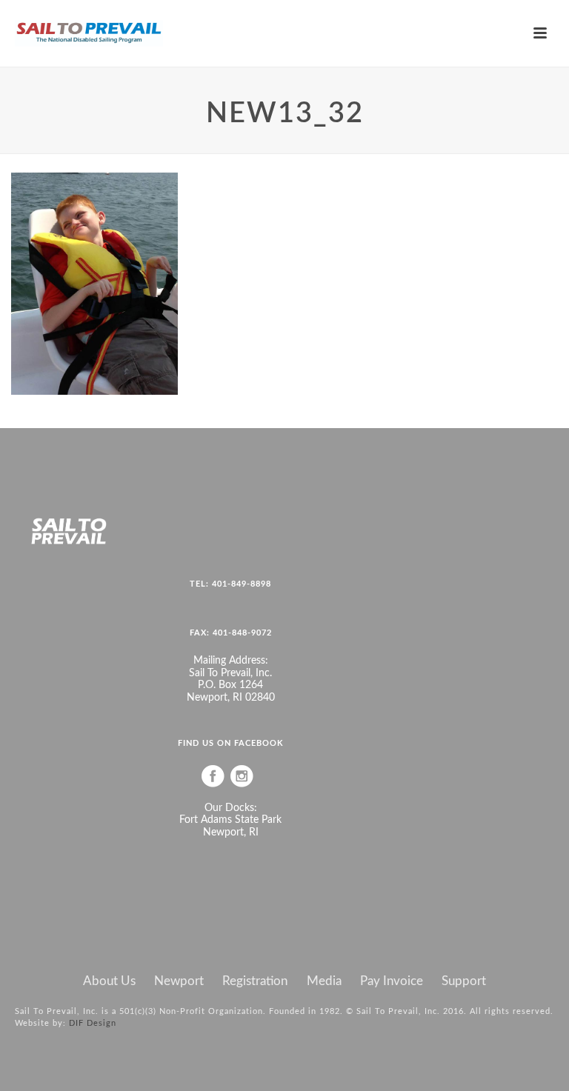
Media (324, 981)
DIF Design (92, 1023)
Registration (254, 981)
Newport (179, 981)
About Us (109, 981)
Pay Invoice (391, 981)
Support (464, 981)
